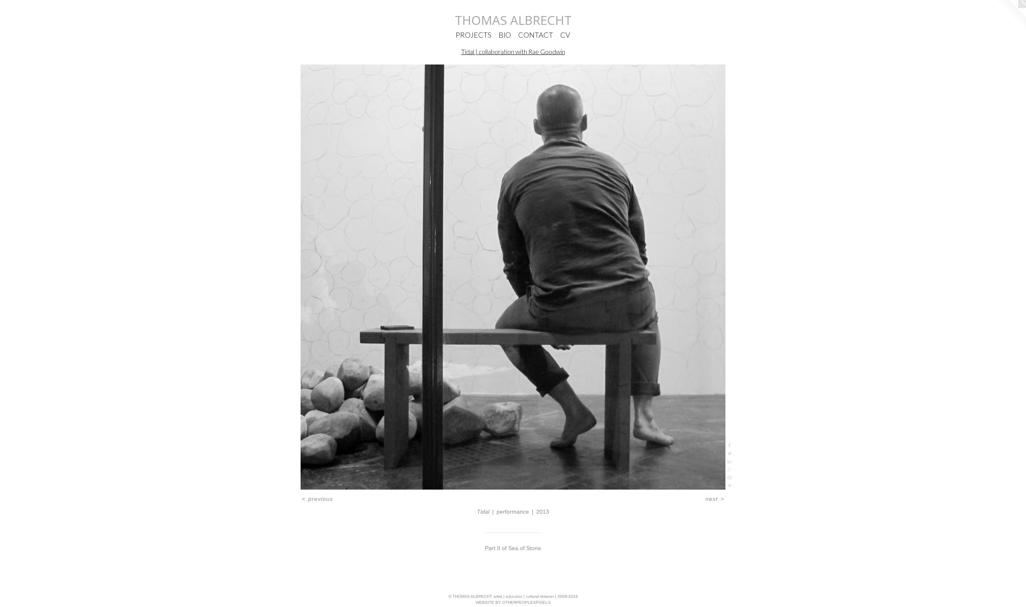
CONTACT (535, 34)
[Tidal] (513, 277)
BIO (505, 34)
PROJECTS (473, 34)
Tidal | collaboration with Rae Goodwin (513, 51)
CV (565, 34)
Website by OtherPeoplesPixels (513, 602)
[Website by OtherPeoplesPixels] (1010, 16)
